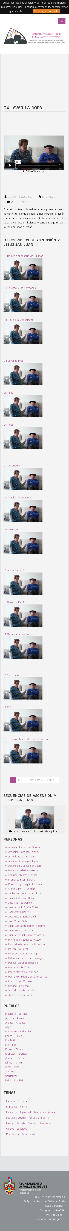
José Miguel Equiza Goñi (22, 916)
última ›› (52, 780)
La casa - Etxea (15, 1101)
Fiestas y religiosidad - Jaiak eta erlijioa (30, 1112)
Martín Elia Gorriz (18, 949)
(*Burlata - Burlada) (16, 1013)
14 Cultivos (10, 707)
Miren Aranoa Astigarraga (23, 953)
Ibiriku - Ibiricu (13, 1062)
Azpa (8, 1027)
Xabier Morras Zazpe (20, 995)
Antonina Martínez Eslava (23, 852)
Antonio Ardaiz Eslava (21, 856)
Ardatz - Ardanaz (15, 1022)
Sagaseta (10, 1071)
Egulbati (25, 201)
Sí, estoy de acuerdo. (46, 11)
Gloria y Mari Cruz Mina (21, 889)
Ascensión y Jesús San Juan (20, 197)
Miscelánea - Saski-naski (20, 1134)
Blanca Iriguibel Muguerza (23, 870)
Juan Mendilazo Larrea (21, 930)
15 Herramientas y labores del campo (26, 739)
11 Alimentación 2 (14, 602)
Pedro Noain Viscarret (21, 981)
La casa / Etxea (48, 197)
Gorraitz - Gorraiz (15, 1058)
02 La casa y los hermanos (20, 288)
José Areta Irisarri (18, 912)
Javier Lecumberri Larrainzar (25, 893)
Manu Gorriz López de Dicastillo (26, 944)
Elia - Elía (10, 1045)
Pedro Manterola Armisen (23, 972)
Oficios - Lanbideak (17, 1128)
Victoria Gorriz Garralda (22, 990)
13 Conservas (11, 675)
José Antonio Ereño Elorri (23, 907)
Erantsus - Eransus (16, 1053)
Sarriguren (11, 1076)
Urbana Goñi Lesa (18, 986)
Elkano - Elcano (14, 1049)
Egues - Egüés (13, 1036)
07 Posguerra (12, 465)
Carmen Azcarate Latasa (23, 875)
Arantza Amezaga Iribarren (24, 861)
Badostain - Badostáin (18, 1031)
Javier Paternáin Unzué (21, 898)
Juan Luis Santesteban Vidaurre (26, 926)
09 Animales (11, 529)
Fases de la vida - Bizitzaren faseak (27, 1123)
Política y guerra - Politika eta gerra (28, 1117)
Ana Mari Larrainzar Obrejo (24, 847)
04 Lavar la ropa (14, 360)
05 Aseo (8, 392)
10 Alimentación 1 (14, 570)
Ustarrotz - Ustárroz (17, 1080)
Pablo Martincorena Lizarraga (25, 958)
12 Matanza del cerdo (16, 634)
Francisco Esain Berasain (22, 879)
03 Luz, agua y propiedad (18, 320)
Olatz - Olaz (12, 1067)
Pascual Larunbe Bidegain (23, 962)
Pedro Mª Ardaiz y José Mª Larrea (27, 976)
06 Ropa (8, 424)
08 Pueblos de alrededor (18, 497)
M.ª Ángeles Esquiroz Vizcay (24, 939)
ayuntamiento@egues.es (51, 1219)
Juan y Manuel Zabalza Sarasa (26, 935)
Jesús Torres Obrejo (20, 902)
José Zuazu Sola (17, 921)
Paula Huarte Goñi (18, 967)
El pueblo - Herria (17, 1106)
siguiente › (36, 780)
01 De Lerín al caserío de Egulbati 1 (24, 256)
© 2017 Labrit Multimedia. (50, 1197)
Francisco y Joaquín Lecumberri (26, 884)
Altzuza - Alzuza (14, 1018)
